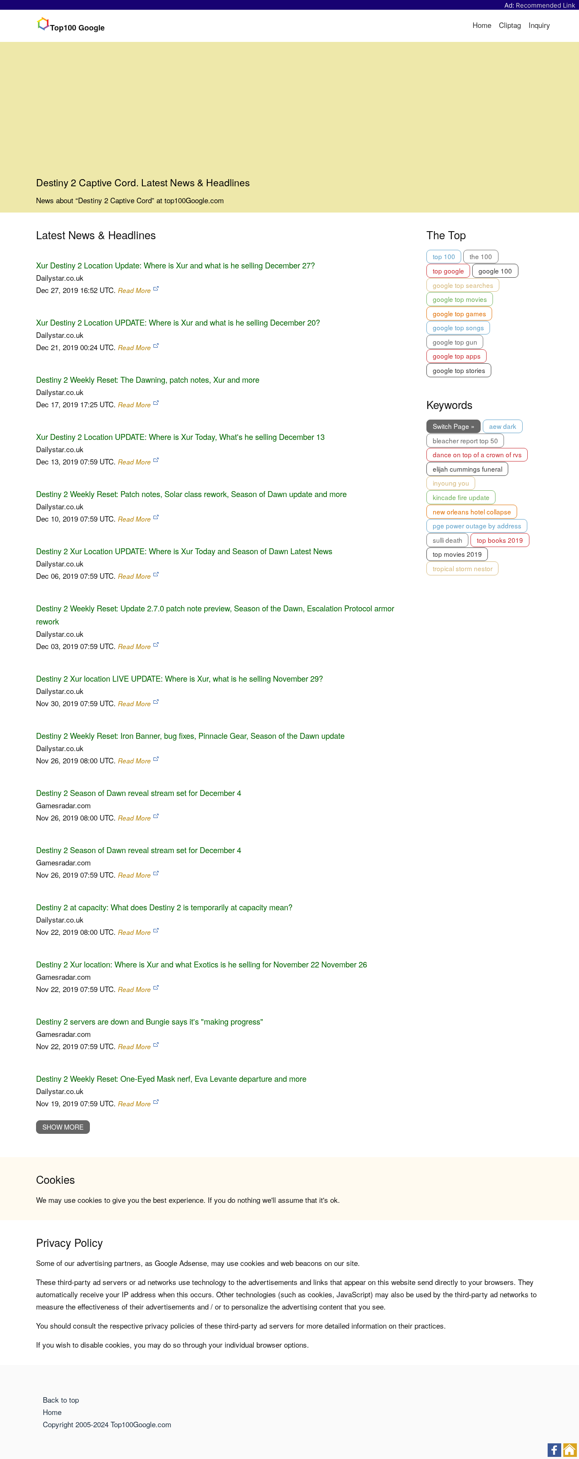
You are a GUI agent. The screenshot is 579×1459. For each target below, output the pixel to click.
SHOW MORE (63, 1126)
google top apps (457, 355)
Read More (134, 290)
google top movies (460, 299)
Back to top (61, 1399)
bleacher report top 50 (465, 440)
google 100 (495, 270)
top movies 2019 (457, 553)
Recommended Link (545, 5)
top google (448, 270)
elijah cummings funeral (467, 468)
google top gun (455, 341)
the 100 (481, 256)
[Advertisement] (289, 112)
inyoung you (451, 482)
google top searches (463, 285)
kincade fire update (461, 497)
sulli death (447, 539)
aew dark (502, 426)
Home (482, 24)
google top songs (458, 327)
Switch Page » (454, 426)
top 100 (444, 256)
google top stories (459, 370)
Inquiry (539, 24)
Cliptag (510, 24)
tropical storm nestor (463, 568)
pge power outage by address (477, 525)
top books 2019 (500, 539)
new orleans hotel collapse (472, 511)
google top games (459, 313)
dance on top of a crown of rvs (477, 454)
